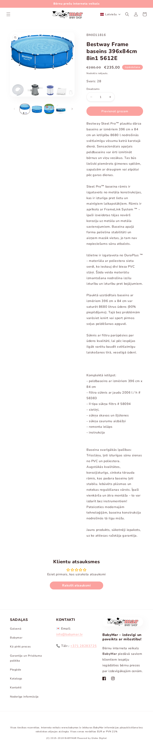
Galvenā (15, 629)
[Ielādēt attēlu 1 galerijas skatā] (25, 109)
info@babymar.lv (69, 634)
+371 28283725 (83, 646)
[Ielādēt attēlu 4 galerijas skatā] (61, 109)
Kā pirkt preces (20, 646)
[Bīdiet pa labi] (72, 109)
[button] (8, 14)
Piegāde (15, 670)
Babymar (16, 638)
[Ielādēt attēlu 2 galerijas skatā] (37, 109)
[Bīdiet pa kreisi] (14, 109)
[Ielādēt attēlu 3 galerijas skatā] (49, 109)
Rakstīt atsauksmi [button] (76, 585)
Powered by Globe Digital (92, 738)
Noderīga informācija (24, 697)
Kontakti (16, 687)
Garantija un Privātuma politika (26, 658)
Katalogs (16, 678)
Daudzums (92, 89)
